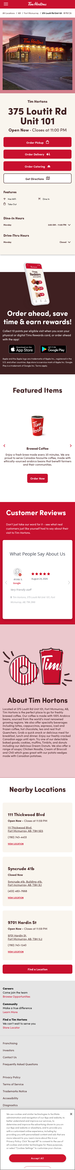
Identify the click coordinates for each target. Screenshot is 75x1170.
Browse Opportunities (16, 996)
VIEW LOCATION (16, 843)
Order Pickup (35, 142)
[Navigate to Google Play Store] (53, 349)
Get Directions (34, 179)
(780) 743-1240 (17, 945)
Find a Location (37, 969)
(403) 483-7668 (17, 891)
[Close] (71, 1114)
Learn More (10, 1012)
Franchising (10, 1043)
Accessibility (10, 1098)
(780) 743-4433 (17, 837)
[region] (37, 1139)
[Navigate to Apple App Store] (22, 349)
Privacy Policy (11, 1077)
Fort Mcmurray (31, 13)
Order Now (37, 478)
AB (19, 13)
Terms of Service (13, 1084)
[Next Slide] (70, 445)
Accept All (37, 1158)
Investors (8, 1050)
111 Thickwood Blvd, (25, 829)
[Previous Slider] (4, 445)
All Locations (9, 13)
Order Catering (35, 166)
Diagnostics (10, 1105)
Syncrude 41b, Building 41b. (25, 883)
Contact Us (10, 1057)
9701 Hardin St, (25, 937)
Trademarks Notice (15, 1091)
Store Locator (11, 1027)
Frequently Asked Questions (20, 1064)
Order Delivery (35, 154)
